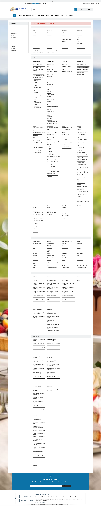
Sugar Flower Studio (51, 113)
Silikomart (49, 259)
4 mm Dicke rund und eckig (38, 214)
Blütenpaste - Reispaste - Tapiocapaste (67, 211)
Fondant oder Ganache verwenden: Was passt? (51, 280)
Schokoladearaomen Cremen (82, 70)
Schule (35, 97)
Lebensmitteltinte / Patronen (83, 166)
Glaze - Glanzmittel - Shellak (67, 142)
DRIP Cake (49, 73)
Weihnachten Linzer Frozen (83, 150)
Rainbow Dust (64, 257)
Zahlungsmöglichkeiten (37, 50)
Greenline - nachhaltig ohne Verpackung (38, 216)
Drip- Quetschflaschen (82, 194)
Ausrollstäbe (79, 127)
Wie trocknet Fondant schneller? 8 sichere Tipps (53, 309)
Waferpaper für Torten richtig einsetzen (67, 296)
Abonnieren (66, 485)
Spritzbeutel (80, 196)
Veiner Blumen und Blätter (67, 217)
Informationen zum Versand (38, 52)
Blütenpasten (64, 62)
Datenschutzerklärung (51, 481)
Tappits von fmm (81, 147)
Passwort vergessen (51, 52)
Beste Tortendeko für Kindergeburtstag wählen (52, 313)
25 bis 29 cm (36, 226)
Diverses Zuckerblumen (66, 213)
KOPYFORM (35, 253)
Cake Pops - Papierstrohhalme (82, 155)
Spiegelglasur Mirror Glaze (37, 150)
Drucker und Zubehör (81, 160)
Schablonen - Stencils (81, 182)
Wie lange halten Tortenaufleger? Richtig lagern (39, 284)
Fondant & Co (40, 15)
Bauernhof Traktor (37, 78)
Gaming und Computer (51, 86)
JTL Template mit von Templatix (64, 504)
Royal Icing (35, 145)
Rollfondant (64, 69)
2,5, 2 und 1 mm (35, 210)
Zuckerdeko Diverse (51, 173)
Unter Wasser (49, 118)
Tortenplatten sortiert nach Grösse (38, 221)
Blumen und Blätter (81, 134)
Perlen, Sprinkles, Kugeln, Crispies (53, 156)
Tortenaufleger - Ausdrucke (52, 161)
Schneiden (79, 184)
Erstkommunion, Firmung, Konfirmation (52, 80)
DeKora (34, 247)
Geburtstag (36, 89)
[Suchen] (75, 9)
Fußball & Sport (50, 84)
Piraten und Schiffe (51, 108)
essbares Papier (81, 162)
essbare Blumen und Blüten (52, 132)
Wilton (34, 267)
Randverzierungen (81, 145)
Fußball (35, 85)
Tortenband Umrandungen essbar (39, 75)
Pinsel (78, 179)
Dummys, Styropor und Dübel (82, 167)
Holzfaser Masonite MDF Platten (38, 218)
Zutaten (57, 15)
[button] (81, 9)
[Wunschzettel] (85, 9)
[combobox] (53, 9)
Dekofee (78, 245)
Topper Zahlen (51, 154)
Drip (48, 129)
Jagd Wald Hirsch (50, 94)
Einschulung (49, 76)
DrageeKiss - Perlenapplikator (82, 159)
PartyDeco (35, 255)
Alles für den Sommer (81, 47)
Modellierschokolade (66, 68)
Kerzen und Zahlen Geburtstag (53, 141)
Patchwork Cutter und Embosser (82, 143)
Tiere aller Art (49, 116)
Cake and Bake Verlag (37, 243)
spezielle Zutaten (36, 149)
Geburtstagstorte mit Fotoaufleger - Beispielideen (52, 321)
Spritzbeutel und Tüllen (81, 193)
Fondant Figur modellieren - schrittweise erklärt (52, 296)
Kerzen (50, 147)
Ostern (35, 94)
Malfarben (64, 132)
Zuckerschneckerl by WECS (52, 267)
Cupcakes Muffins (80, 157)
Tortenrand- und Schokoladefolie (83, 201)
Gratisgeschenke (65, 47)
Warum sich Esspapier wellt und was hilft (38, 300)
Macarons (49, 101)
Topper (50, 152)
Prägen (78, 181)
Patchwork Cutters (50, 255)
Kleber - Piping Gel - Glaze (37, 142)
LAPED (48, 253)
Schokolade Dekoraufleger (82, 62)
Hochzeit (49, 92)
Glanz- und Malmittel (66, 215)
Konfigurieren (23, 500)
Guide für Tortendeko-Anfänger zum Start (53, 300)
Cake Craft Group (50, 243)
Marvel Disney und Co (51, 142)
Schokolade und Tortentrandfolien (83, 67)
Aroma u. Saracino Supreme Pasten (38, 128)
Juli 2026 (49, 276)
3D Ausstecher (81, 131)
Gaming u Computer (37, 87)
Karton (48, 209)
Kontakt (92, 3)
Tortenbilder (35, 62)
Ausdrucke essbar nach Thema (38, 77)
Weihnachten (36, 105)
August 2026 (35, 276)
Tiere (35, 100)
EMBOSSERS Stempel (51, 131)
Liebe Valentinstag (50, 99)
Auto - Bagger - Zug (51, 62)
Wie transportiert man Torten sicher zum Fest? (38, 296)
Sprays (63, 137)
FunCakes (78, 247)
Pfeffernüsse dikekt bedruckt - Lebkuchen (38, 70)
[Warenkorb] (89, 9)
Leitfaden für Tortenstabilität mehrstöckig (52, 292)
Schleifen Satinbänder (51, 212)
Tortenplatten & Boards (31, 15)
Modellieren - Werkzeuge (81, 176)
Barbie (48, 66)
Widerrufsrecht (65, 41)
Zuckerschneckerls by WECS (82, 267)
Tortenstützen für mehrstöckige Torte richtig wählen (38, 313)
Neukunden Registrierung (52, 50)
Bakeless (78, 241)
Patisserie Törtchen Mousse (52, 106)
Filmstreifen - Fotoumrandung (38, 73)
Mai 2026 (78, 276)
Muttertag (49, 103)
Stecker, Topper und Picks (52, 159)
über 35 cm (36, 230)
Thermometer (79, 199)
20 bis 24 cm (36, 225)
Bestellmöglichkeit (36, 47)
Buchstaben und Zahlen (82, 136)
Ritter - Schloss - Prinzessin (52, 109)
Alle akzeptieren (27, 496)
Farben (52, 15)
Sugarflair (64, 262)
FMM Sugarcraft (65, 247)
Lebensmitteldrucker (82, 164)
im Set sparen (80, 141)
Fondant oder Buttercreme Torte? (53, 324)
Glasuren (34, 137)
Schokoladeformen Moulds (82, 186)
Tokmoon (49, 265)
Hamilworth (35, 250)
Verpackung (13, 46)
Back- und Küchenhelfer (81, 152)
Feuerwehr (49, 82)
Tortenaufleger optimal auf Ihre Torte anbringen (68, 300)
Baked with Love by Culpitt (67, 241)
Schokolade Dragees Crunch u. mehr (82, 65)
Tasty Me (34, 265)
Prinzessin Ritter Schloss (38, 95)
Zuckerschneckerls (65, 267)
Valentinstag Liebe (37, 102)
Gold (48, 89)
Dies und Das (80, 137)
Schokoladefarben (80, 72)
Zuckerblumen (13, 50)
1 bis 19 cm (36, 223)
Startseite (88, 3)
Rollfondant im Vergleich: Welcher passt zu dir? (39, 317)
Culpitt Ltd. (49, 245)
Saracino (78, 257)
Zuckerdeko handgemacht (52, 121)
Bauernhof (49, 68)
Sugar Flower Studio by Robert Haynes (38, 263)
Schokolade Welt (14, 33)
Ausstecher (79, 129)
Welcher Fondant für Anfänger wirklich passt (67, 292)
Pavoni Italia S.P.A (80, 255)
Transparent (49, 214)
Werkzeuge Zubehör (80, 74)
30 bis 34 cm (36, 228)
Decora (63, 245)
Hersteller (97, 3)
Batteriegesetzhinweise (66, 39)
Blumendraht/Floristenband (67, 209)
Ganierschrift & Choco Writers (52, 137)
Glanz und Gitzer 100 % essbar (67, 136)
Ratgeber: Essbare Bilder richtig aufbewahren (53, 284)
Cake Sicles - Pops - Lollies (52, 69)
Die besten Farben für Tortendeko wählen (53, 317)
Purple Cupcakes (50, 257)
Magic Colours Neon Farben (67, 127)
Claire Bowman (35, 245)
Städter (63, 259)
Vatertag (35, 104)
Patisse (63, 255)
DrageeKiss (49, 247)
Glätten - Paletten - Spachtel (82, 172)
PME (33, 257)
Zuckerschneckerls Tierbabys (52, 123)
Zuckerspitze (64, 73)
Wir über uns (49, 30)
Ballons (50, 146)
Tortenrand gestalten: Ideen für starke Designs (53, 304)
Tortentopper (49, 163)
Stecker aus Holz (52, 166)
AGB (63, 32)
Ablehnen (31, 500)
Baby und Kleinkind (50, 64)
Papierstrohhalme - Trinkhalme (82, 177)
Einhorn (35, 82)
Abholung (71, 15)
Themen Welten (21, 15)
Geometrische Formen (82, 139)
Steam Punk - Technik (51, 111)
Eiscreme (49, 78)
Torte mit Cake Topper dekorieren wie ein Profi (39, 292)
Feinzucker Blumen (50, 134)
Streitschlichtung (50, 32)
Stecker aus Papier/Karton (54, 171)
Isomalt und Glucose (36, 140)
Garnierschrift (35, 135)
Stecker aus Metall (52, 169)
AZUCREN (49, 241)
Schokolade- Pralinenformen (82, 69)
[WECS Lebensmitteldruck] (19, 9)
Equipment (47, 15)
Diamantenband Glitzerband (52, 127)
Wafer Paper (64, 218)
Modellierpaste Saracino (66, 66)
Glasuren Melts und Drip (37, 138)
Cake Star (64, 243)
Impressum (37, 502)
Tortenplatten (13, 44)
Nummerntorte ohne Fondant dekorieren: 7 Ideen (52, 288)
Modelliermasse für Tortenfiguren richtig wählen (68, 288)
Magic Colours (64, 253)
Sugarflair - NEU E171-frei (66, 147)
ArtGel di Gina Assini (36, 241)
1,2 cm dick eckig (36, 207)
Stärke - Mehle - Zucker (37, 152)
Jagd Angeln (36, 92)
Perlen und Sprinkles (36, 144)
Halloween (36, 90)
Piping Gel (64, 141)
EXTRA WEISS (64, 139)
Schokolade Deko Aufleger (52, 158)
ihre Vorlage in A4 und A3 (37, 67)
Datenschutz (42, 502)
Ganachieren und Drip (81, 171)
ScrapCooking (35, 259)
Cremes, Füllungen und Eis (37, 133)
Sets (49, 149)
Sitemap (63, 34)
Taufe (35, 99)
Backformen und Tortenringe (82, 154)
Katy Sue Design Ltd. (80, 250)
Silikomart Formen (80, 187)
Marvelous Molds (80, 253)
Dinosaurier (36, 80)
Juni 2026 (64, 276)
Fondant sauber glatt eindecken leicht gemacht (68, 280)
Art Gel (34, 130)
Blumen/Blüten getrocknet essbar (39, 132)
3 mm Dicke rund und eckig (38, 212)
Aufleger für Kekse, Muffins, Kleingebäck (38, 65)
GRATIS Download (64, 15)
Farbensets (64, 144)
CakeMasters (79, 243)
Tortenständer (35, 231)
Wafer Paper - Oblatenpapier (67, 71)
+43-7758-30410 (35, 3)
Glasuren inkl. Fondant (66, 64)
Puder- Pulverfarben (66, 129)
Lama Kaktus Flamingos (51, 97)
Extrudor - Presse (80, 169)
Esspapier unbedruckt (37, 107)
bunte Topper (51, 164)
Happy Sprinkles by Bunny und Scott (53, 251)
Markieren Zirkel (80, 174)
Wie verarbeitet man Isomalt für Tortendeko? (38, 280)
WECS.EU (63, 265)
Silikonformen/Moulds (81, 189)
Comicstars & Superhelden (52, 71)
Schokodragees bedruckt (37, 72)
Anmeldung (49, 47)
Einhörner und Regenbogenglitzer (53, 74)
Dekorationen (13, 37)
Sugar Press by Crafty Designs (53, 262)
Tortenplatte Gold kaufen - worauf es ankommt (68, 284)
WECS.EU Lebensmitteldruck (82, 265)
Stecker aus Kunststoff (53, 168)
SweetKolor (79, 262)
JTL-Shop (55, 504)
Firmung (35, 84)
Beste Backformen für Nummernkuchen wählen (37, 309)
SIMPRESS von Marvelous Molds (83, 191)
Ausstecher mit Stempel (82, 132)
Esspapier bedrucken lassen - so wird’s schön (83, 280)
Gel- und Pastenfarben (66, 131)
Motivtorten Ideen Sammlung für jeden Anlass (53, 328)
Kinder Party (49, 96)
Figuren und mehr (50, 136)
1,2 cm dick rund (36, 209)
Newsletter (49, 34)
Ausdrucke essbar (14, 26)
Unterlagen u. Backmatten (82, 203)
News (84, 3)
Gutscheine (79, 205)
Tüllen (79, 198)
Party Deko (49, 144)
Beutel (48, 207)
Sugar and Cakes (80, 259)
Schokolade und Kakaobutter (38, 147)
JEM (63, 250)
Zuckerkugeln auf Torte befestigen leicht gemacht (39, 288)
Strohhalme (51, 151)
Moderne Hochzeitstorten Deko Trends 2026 (38, 304)
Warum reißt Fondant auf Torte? (53, 330)
